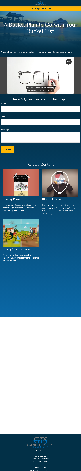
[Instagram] (44, 450)
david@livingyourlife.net (41, 458)
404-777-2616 (43, 462)
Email (3, 116)
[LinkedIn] (40, 450)
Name (3, 103)
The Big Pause (11, 199)
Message (5, 129)
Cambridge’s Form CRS (40, 8)
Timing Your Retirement (17, 249)
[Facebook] (36, 450)
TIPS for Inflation (52, 199)
